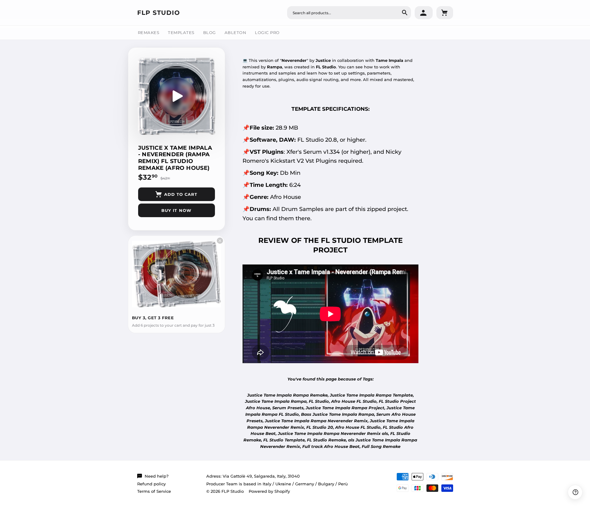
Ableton (236, 32)
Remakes (149, 32)
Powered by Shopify (269, 491)
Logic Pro (267, 32)
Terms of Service (154, 491)
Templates (181, 32)
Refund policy (151, 483)
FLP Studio (158, 12)
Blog (209, 32)
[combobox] (349, 12)
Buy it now (176, 210)
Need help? (156, 476)
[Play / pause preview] (176, 96)
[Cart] (444, 12)
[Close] (220, 241)
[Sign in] (424, 12)
